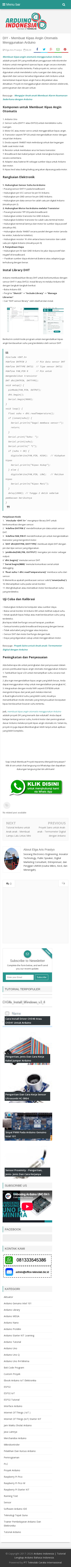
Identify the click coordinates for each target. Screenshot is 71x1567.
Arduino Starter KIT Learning (19, 1335)
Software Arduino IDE (15, 1508)
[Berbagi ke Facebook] (37, 49)
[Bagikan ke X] (44, 49)
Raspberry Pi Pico (13, 1476)
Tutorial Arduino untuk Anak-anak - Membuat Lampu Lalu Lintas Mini (18, 831)
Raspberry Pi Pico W (14, 1483)
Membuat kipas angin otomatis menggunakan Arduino (32, 56)
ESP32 (7, 1386)
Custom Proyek (12, 1374)
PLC (6, 1463)
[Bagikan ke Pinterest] (64, 49)
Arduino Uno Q (12, 1354)
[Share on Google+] (51, 49)
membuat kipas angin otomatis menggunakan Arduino (34, 711)
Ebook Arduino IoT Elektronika (20, 1380)
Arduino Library (12, 1309)
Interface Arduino (13, 1406)
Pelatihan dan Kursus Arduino (20, 1451)
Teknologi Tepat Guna (16, 1515)
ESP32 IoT (9, 1393)
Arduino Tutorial (12, 1341)
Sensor (7, 1502)
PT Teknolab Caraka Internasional (43, 1562)
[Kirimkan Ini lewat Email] (57, 49)
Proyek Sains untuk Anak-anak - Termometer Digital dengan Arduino (51, 831)
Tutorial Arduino (12, 1532)
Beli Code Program (14, 1367)
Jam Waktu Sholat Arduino (18, 1425)
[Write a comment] (63, 883)
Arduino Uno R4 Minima (16, 1361)
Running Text (11, 1496)
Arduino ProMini (12, 1329)
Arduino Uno (10, 1348)
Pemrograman (11, 1457)
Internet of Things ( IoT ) (17, 1412)
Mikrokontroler (12, 1444)
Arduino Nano (11, 1322)
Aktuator (8, 1297)
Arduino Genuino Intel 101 (18, 1303)
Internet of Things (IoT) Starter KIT (22, 1418)
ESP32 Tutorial (11, 1399)
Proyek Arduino (12, 1470)
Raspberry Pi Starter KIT (16, 1489)
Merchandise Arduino (15, 1438)
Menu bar (12, 4)
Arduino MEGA (11, 1316)
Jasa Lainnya (10, 1431)
